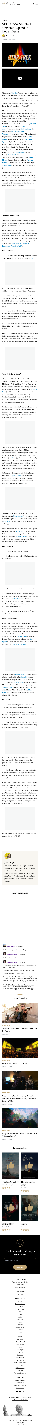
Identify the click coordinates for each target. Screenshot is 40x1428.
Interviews (20, 1352)
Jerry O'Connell (21, 536)
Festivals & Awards (20, 1373)
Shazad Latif (6, 165)
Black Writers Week (20, 1363)
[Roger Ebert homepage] (11, 3)
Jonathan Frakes (16, 599)
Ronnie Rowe (20, 152)
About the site (20, 1380)
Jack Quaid (12, 458)
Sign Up (20, 1294)
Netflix (20, 1322)
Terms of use (20, 1422)
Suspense (20, 1330)
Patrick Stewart (20, 674)
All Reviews (20, 1284)
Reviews (20, 1339)
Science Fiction (20, 1327)
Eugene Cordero (16, 475)
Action (20, 1301)
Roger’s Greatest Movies (20, 1282)
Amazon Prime (20, 1304)
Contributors (20, 1388)
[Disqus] (20, 966)
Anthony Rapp (26, 129)
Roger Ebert (20, 1370)
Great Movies (20, 1344)
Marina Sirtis (22, 636)
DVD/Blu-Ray (20, 1357)
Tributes (20, 1355)
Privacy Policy (20, 1424)
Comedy (20, 1306)
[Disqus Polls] (20, 920)
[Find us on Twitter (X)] (23, 1391)
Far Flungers (20, 1350)
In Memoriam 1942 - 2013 (20, 1400)
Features (4, 20)
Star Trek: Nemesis (19, 644)
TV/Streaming (20, 1368)
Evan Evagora (19, 682)
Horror (20, 1314)
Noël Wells (6, 521)
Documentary (20, 1309)
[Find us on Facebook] (17, 1391)
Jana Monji (10, 36)
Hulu (20, 1317)
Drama (20, 1311)
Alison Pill (23, 677)
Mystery (20, 1319)
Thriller (20, 1332)
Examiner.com (24, 873)
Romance (20, 1324)
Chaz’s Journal (20, 1342)
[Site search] (33, 4)
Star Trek (15, 93)
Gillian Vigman (18, 516)
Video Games (20, 1360)
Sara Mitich (12, 155)
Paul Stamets (15, 131)
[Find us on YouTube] (20, 1391)
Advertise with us (20, 1385)
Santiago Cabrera (8, 687)
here (31, 258)
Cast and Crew (20, 1287)
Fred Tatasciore (20, 531)
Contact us (20, 1383)
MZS (20, 1347)
